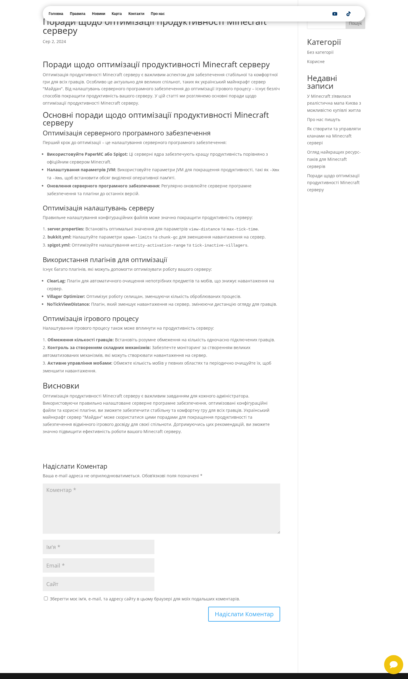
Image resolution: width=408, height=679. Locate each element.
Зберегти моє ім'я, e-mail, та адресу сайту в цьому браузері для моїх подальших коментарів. (145, 599)
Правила (77, 14)
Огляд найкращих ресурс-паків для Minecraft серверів (334, 159)
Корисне (316, 61)
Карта (117, 14)
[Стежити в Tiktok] (348, 14)
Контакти (136, 14)
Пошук (355, 23)
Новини (98, 14)
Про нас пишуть (323, 119)
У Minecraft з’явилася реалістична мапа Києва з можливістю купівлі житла (334, 103)
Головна (56, 14)
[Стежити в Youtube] (335, 14)
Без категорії (320, 52)
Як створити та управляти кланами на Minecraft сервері (334, 136)
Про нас (158, 14)
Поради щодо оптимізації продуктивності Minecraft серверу (333, 183)
